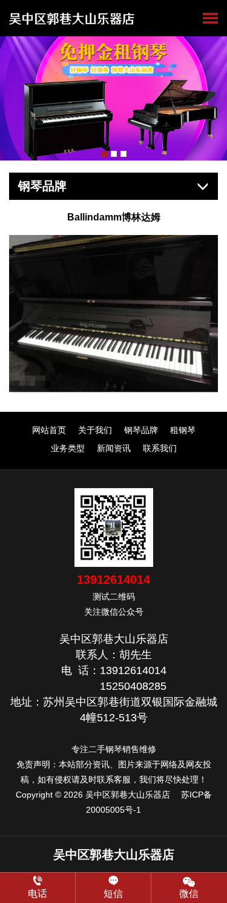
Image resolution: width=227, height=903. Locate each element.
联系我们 (160, 448)
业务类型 (68, 448)
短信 (113, 893)
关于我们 (95, 430)
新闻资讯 (114, 448)
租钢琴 (183, 430)
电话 (37, 893)
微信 (189, 893)
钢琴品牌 (141, 430)
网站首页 (49, 430)
